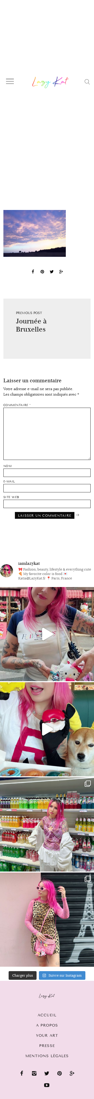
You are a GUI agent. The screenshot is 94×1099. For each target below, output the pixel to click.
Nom (7, 466)
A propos (47, 1025)
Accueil (47, 1015)
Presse (47, 1046)
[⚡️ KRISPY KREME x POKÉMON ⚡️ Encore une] (47, 729)
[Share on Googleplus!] (61, 272)
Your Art (47, 1035)
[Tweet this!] (52, 272)
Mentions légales (47, 1056)
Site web (11, 497)
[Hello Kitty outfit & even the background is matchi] (47, 634)
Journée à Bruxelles (31, 325)
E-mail (9, 481)
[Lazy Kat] (50, 82)
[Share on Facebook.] (33, 272)
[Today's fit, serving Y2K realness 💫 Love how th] (47, 824)
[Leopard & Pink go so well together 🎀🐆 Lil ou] (47, 920)
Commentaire (17, 405)
